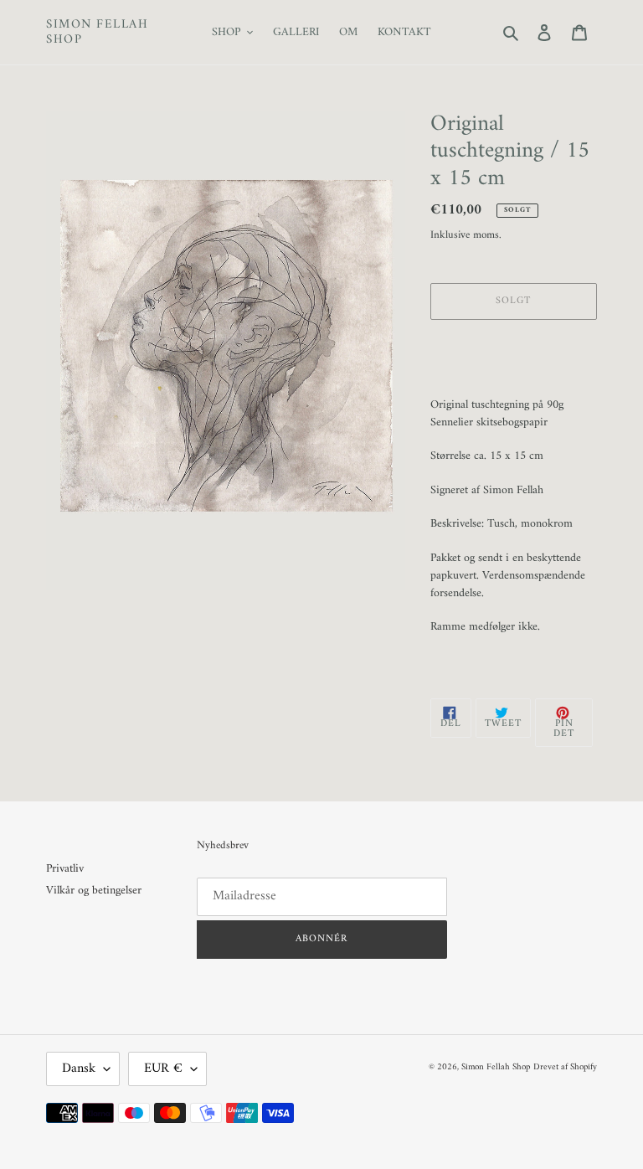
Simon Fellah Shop (97, 33)
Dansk (78, 1068)
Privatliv (65, 868)
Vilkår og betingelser (93, 890)
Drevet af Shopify (565, 1067)
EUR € (163, 1068)
